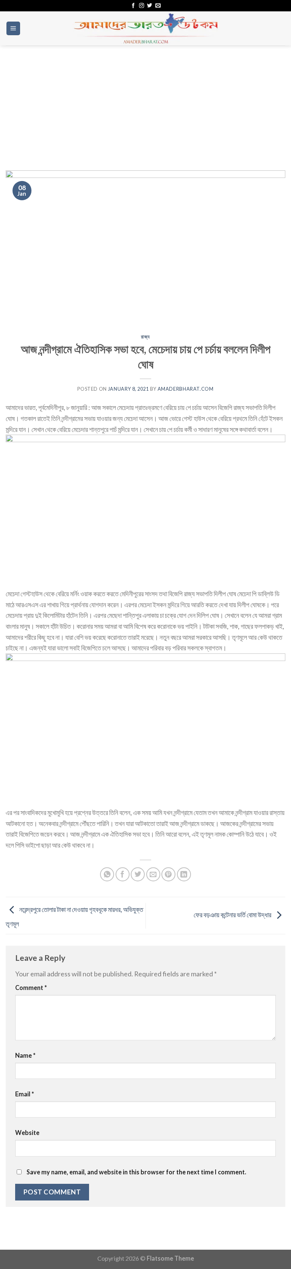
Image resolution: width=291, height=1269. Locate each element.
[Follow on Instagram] (141, 6)
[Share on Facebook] (123, 874)
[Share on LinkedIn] (184, 874)
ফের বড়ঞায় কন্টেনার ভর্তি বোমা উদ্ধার (233, 914)
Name (25, 1055)
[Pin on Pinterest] (168, 874)
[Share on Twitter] (138, 874)
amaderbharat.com (186, 389)
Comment (31, 987)
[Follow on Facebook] (133, 6)
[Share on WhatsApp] (107, 874)
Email (24, 1094)
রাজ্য (145, 337)
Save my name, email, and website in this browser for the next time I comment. (136, 1171)
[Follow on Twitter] (149, 6)
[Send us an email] (157, 6)
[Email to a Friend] (153, 874)
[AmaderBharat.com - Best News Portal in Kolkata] (145, 28)
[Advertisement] (145, 102)
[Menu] (13, 28)
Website (27, 1132)
